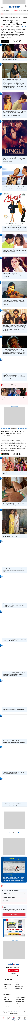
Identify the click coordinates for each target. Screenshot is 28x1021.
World (5, 988)
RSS (17, 1004)
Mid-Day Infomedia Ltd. (17, 1012)
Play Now (14, 914)
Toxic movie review (16, 13)
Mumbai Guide (18, 988)
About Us (6, 997)
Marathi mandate (7, 13)
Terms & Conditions (20, 997)
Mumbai (6, 982)
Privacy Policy (7, 1006)
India (5, 986)
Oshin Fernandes (23, 26)
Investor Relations (20, 1001)
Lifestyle (17, 984)
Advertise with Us (8, 1001)
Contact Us (6, 999)
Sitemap (18, 1006)
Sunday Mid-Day (19, 986)
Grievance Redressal (20, 999)
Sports (16, 982)
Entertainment (7, 984)
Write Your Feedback (13, 970)
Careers (5, 1004)
